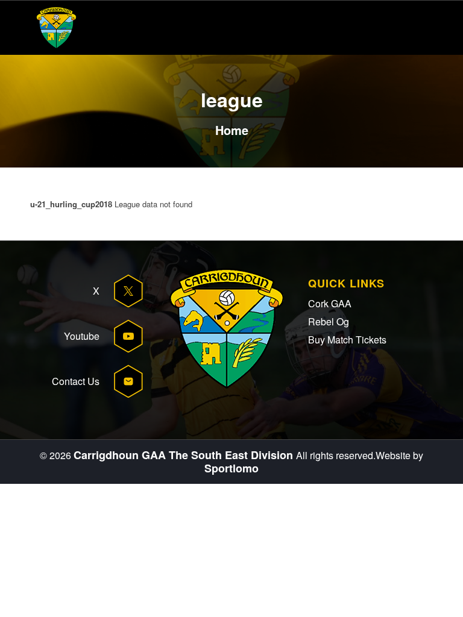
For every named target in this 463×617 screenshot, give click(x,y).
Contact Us (75, 381)
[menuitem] (396, 27)
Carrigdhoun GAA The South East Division (185, 455)
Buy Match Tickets (347, 339)
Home (231, 130)
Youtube (81, 336)
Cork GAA (329, 303)
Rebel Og (328, 321)
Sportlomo (231, 468)
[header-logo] (56, 28)
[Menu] (396, 27)
